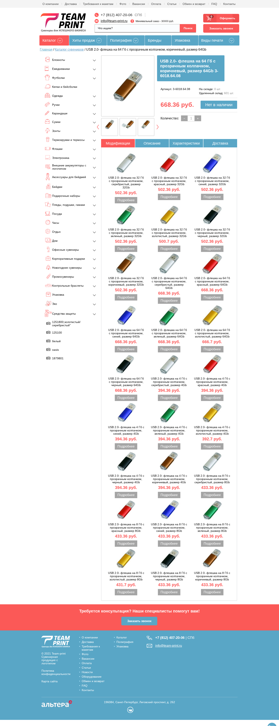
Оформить (226, 18)
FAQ (214, 4)
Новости (87, 672)
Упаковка (182, 40)
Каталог (121, 637)
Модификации (118, 143)
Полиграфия (121, 40)
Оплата (156, 4)
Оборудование (92, 676)
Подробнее (126, 200)
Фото (122, 4)
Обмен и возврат (194, 4)
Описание (152, 143)
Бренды (154, 40)
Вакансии (138, 4)
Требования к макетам (98, 4)
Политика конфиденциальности (55, 672)
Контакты (229, 4)
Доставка (71, 4)
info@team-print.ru (114, 21)
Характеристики (186, 143)
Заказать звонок (221, 28)
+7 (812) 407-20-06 (116, 15)
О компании (50, 4)
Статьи (171, 4)
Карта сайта (49, 681)
